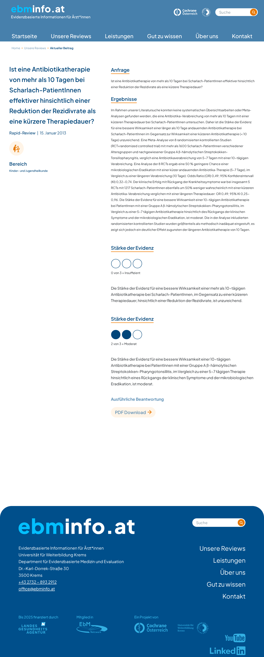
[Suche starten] (253, 12)
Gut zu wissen (164, 36)
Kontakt (242, 36)
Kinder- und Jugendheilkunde (28, 170)
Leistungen (119, 36)
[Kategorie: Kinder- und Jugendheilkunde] (16, 148)
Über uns (207, 36)
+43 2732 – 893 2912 (38, 581)
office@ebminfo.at (37, 588)
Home (16, 48)
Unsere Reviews (71, 36)
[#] (235, 638)
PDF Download (130, 412)
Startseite (24, 36)
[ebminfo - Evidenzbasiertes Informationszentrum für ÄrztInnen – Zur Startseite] (77, 526)
